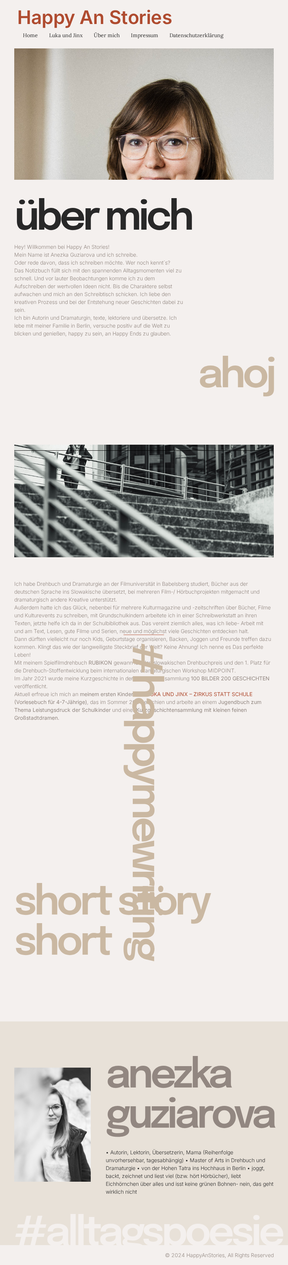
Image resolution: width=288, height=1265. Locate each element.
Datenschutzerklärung (197, 35)
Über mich (107, 35)
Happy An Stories (94, 17)
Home (30, 35)
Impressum (144, 35)
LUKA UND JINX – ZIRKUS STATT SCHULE (199, 694)
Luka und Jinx (65, 35)
